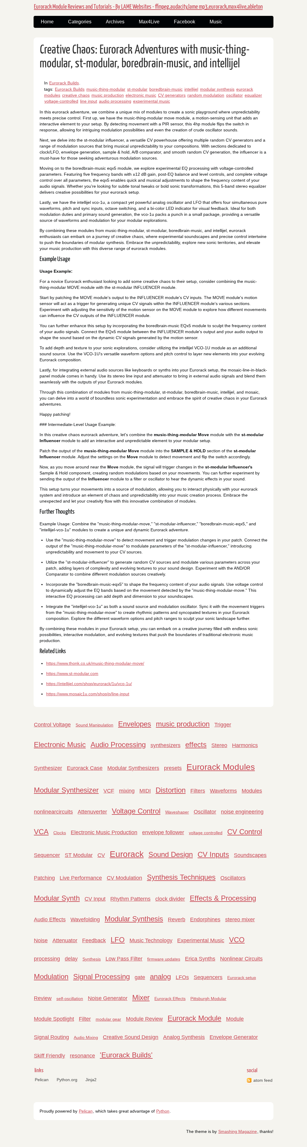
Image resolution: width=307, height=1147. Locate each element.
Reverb (176, 920)
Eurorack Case (85, 768)
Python (162, 1111)
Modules (252, 791)
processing (47, 959)
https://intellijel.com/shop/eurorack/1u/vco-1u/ (89, 683)
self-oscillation (69, 998)
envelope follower (163, 832)
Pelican (42, 1079)
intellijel (191, 89)
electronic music (141, 95)
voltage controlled (205, 832)
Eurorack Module (194, 1018)
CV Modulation (124, 878)
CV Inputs (213, 854)
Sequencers (208, 977)
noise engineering (242, 812)
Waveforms (223, 791)
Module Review (144, 1019)
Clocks (59, 832)
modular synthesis (217, 89)
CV (101, 855)
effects (196, 745)
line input (88, 101)
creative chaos (76, 95)
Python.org (67, 1079)
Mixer (141, 997)
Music (216, 21)
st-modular (137, 89)
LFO (118, 940)
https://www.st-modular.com (72, 673)
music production (107, 95)
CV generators (172, 95)
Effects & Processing (223, 898)
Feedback (94, 940)
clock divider (170, 899)
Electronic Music (60, 745)
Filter (85, 1019)
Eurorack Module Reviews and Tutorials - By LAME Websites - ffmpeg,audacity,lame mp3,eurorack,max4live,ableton (148, 7)
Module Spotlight (54, 1019)
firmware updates (163, 959)
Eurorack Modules (220, 767)
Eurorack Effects (170, 998)
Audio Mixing (86, 1037)
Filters (197, 791)
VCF (108, 791)
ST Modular (79, 855)
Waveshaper (177, 812)
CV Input (95, 899)
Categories (79, 21)
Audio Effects (50, 920)
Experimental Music (200, 940)
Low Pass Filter (124, 959)
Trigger (222, 725)
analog (160, 976)
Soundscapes (250, 855)
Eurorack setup (241, 977)
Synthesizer (48, 768)
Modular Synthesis (134, 919)
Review (43, 998)
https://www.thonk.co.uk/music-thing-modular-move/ (95, 663)
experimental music (151, 101)
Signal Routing (51, 1037)
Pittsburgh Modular (208, 998)
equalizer (253, 95)
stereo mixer (240, 920)
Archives (115, 21)
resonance (82, 1056)
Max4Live (149, 21)
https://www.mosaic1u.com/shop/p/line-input (87, 693)
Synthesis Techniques (181, 877)
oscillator (234, 95)
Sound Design (170, 854)
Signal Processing (101, 976)
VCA (41, 832)
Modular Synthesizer (66, 790)
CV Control (244, 832)
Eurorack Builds (64, 83)
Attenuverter (92, 812)
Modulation (51, 976)
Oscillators (233, 878)
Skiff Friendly (49, 1056)
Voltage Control (136, 811)
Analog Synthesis (184, 1037)
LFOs (182, 977)
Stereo (219, 745)
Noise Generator (107, 998)
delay (71, 959)
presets (173, 768)
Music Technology (151, 940)
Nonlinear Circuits (241, 959)
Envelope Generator (234, 1037)
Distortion (171, 790)
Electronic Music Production (104, 832)
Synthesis (91, 959)
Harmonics (245, 745)
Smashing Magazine (237, 1131)
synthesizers (165, 745)
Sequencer (47, 855)
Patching (44, 878)
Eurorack (127, 854)
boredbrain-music (166, 89)
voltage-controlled (61, 101)
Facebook (184, 21)
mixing (127, 791)
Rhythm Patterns (130, 899)
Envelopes (134, 724)
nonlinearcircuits (53, 812)
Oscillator (205, 812)
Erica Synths (200, 959)
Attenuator (64, 940)
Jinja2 (91, 1079)
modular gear (108, 1019)
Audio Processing (118, 745)
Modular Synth (57, 898)
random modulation (205, 95)
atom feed (263, 1080)
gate (140, 977)
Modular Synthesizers (133, 768)
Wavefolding (85, 920)
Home (47, 21)
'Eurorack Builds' (126, 1055)
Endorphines (205, 920)
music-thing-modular (105, 89)
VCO (237, 940)
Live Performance (81, 878)
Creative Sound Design (130, 1037)
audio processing (115, 101)
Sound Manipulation (94, 725)
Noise (41, 940)
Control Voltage (52, 725)
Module (235, 1019)
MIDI (145, 791)
